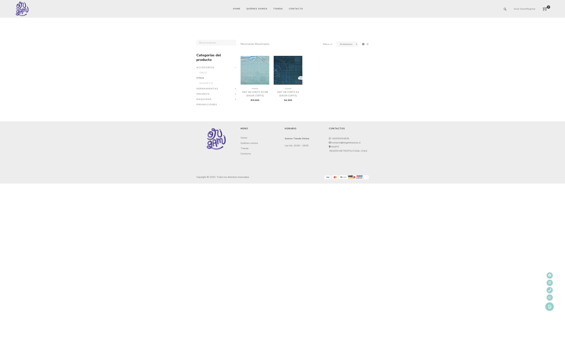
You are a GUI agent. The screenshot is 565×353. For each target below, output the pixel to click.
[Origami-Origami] (22, 9)
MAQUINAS (204, 99)
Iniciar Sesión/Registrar (524, 9)
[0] (545, 10)
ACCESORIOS (205, 67)
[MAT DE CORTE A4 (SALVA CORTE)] (288, 70)
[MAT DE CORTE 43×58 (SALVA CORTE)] (255, 70)
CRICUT (203, 72)
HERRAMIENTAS (207, 88)
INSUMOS (203, 94)
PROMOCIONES (206, 104)
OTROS (255, 89)
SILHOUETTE (206, 83)
